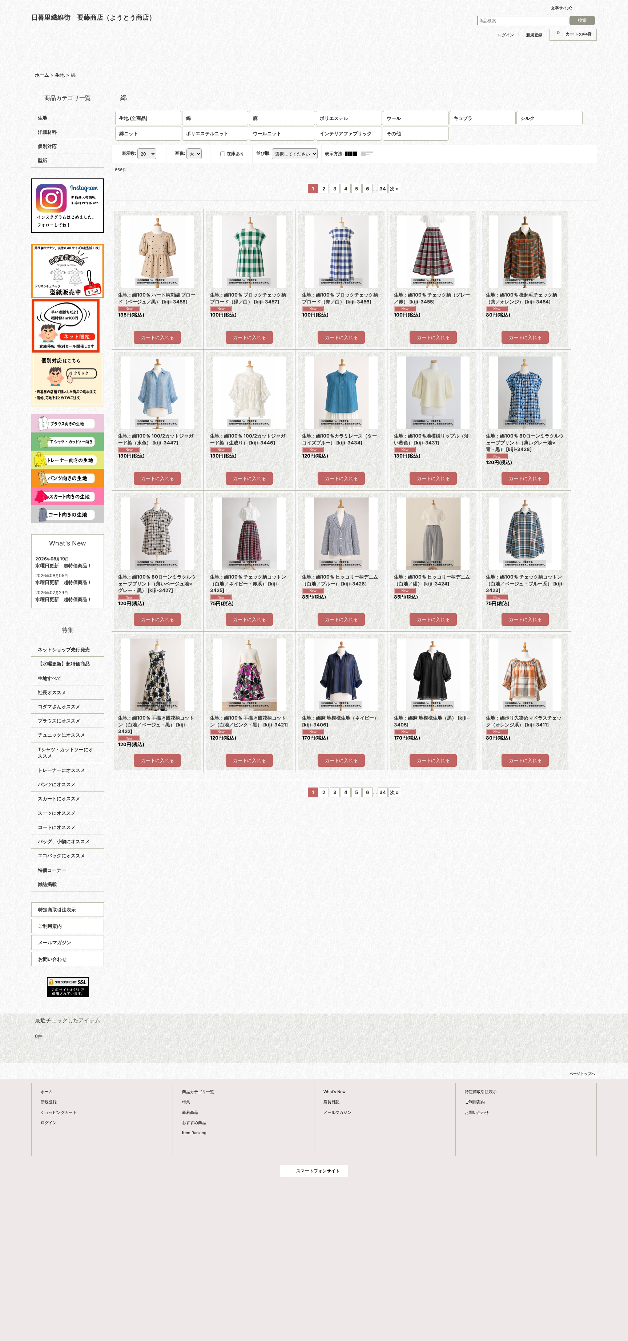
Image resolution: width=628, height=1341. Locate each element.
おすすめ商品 (194, 1122)
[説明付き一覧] (369, 153)
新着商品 (190, 1112)
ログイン (506, 34)
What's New (334, 1091)
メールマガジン (54, 942)
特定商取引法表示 (57, 910)
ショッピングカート (59, 1112)
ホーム (47, 1091)
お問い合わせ (52, 959)
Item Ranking (194, 1132)
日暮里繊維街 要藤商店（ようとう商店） (93, 17)
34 (382, 189)
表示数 (129, 153)
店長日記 (331, 1101)
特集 (186, 1101)
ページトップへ (582, 1073)
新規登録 (534, 34)
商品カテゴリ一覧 (198, 1091)
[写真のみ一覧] (353, 153)
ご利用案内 (50, 926)
